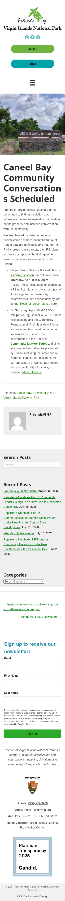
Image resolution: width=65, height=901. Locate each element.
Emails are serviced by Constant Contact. (31, 722)
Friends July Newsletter (18, 533)
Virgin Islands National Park (21, 397)
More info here (32, 372)
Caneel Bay (23, 393)
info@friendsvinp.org (37, 809)
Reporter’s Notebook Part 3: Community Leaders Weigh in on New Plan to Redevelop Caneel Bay (32, 502)
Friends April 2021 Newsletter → (41, 616)
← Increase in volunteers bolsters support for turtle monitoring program (30, 607)
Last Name (11, 692)
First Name (11, 675)
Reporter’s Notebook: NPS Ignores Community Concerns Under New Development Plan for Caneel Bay (26, 544)
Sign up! (32, 734)
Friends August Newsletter (20, 491)
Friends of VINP (43, 393)
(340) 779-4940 (38, 803)
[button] (32, 49)
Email (7, 658)
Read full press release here (38, 303)
